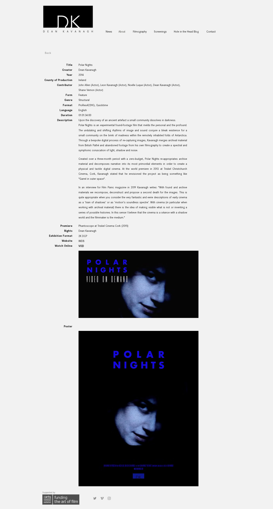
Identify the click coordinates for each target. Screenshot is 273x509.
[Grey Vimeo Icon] (102, 498)
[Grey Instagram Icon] (109, 498)
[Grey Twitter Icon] (95, 498)
